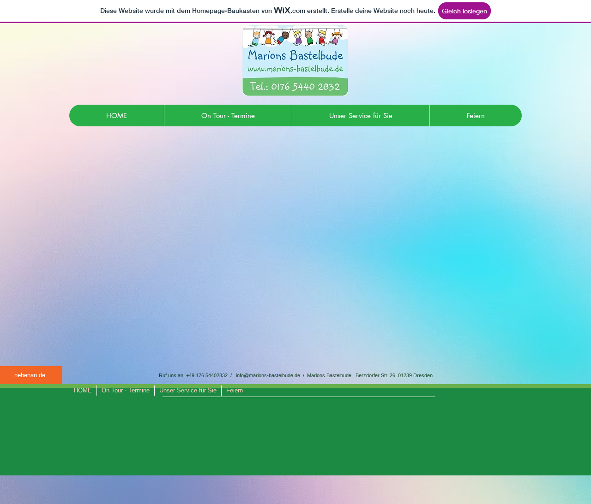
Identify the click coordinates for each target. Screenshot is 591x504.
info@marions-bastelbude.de (268, 375)
